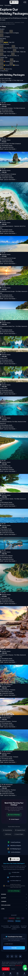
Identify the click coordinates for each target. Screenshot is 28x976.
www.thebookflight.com (15, 880)
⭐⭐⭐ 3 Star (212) (8, 42)
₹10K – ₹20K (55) (19, 48)
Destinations (8, 5)
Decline (13, 969)
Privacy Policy (18, 965)
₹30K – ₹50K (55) (21, 52)
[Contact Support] (25, 968)
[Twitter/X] (16, 956)
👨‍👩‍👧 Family (16, 61)
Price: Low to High (6, 80)
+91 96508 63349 (15, 872)
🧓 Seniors (16, 65)
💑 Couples (6, 61)
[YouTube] (20, 956)
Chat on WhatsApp (15, 814)
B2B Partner (8, 834)
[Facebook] (7, 956)
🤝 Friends (6, 65)
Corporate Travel (21, 830)
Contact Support (15, 819)
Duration (4, 82)
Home (1, 5)
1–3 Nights (6, 33)
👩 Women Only (7, 69)
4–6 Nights (16, 33)
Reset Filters (4, 70)
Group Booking (8, 830)
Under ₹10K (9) (7, 48)
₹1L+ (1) (17, 55)
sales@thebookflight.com (15, 876)
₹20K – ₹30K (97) (8, 52)
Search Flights (19, 834)
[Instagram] (12, 956)
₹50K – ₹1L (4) (7, 55)
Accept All (5, 969)
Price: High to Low (18, 80)
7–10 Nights (6, 36)
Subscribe (14, 947)
